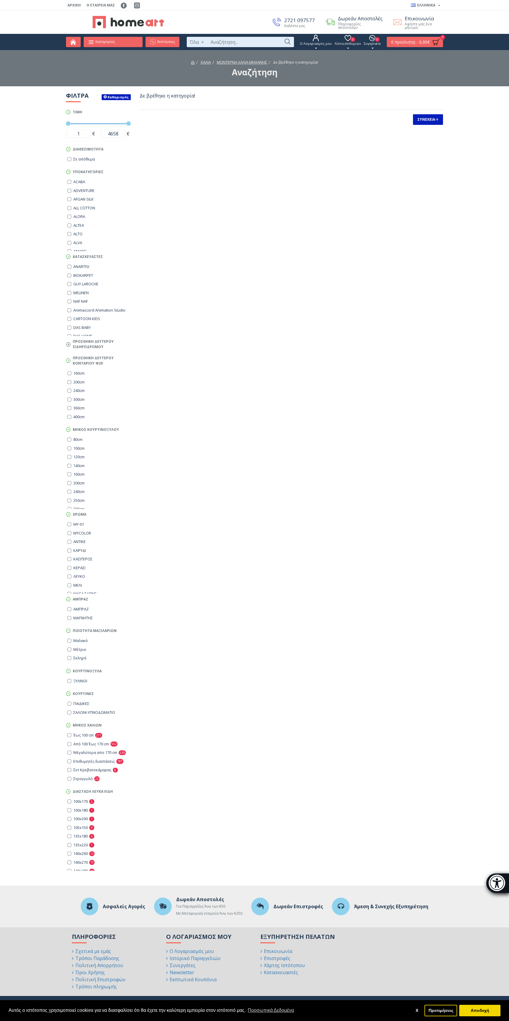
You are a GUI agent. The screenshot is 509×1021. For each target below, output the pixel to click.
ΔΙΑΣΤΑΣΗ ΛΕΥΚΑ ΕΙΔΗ (93, 791)
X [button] (417, 1010)
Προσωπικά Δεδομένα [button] (271, 1010)
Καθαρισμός (118, 97)
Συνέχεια (426, 119)
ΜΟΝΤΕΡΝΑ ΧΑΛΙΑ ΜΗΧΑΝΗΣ (242, 62)
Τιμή (77, 112)
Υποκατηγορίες (88, 171)
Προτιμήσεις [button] (441, 1010)
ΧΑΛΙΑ (206, 62)
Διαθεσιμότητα (88, 149)
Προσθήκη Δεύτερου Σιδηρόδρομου (93, 344)
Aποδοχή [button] (480, 1010)
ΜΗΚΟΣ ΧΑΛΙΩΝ (87, 725)
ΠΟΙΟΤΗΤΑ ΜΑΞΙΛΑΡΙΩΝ (95, 630)
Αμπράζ (80, 599)
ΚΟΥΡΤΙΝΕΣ (83, 693)
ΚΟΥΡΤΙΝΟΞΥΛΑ (87, 671)
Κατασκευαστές (88, 256)
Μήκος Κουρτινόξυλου (96, 429)
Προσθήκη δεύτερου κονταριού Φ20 (93, 360)
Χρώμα (79, 514)
